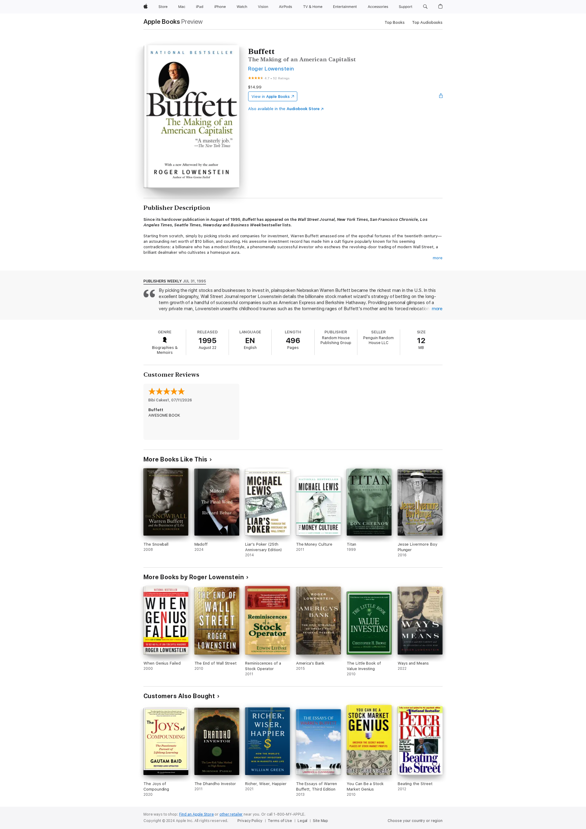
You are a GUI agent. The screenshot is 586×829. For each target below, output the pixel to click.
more (438, 258)
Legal (302, 821)
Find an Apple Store (196, 814)
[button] (425, 6)
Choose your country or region (415, 821)
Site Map (320, 821)
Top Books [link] (395, 22)
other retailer (231, 814)
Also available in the (284, 108)
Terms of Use (280, 821)
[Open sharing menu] (441, 96)
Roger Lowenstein (271, 68)
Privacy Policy (249, 821)
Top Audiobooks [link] (427, 22)
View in (270, 96)
